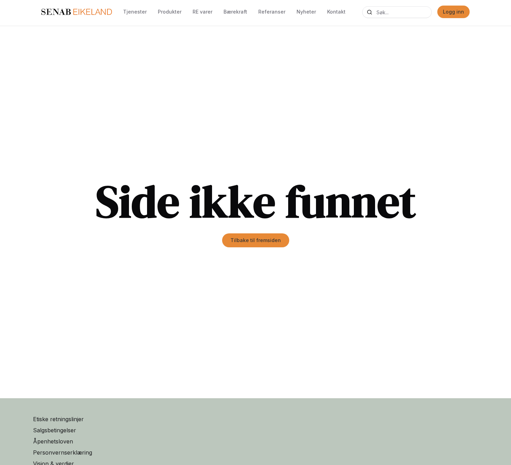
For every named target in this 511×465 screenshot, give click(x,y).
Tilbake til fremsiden (255, 240)
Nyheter (306, 12)
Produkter (169, 12)
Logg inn (453, 12)
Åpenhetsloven (53, 441)
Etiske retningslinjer (58, 419)
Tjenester (135, 12)
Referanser (271, 12)
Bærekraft (235, 12)
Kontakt (336, 12)
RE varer (202, 12)
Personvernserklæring (62, 452)
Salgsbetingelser (54, 430)
